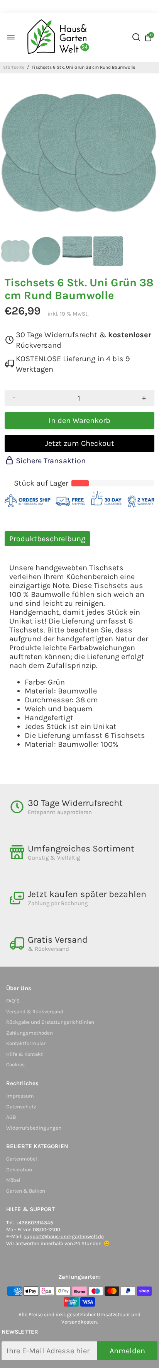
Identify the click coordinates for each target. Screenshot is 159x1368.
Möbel (13, 1180)
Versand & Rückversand (34, 1012)
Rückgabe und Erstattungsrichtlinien (50, 1022)
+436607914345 (34, 1222)
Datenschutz (21, 1107)
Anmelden (127, 1350)
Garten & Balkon (25, 1191)
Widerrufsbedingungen (33, 1128)
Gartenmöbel (21, 1159)
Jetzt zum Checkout (79, 443)
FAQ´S (13, 1001)
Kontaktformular (26, 1043)
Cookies (15, 1064)
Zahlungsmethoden (29, 1033)
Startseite (13, 67)
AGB (11, 1117)
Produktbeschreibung (47, 538)
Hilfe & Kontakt (24, 1054)
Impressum (20, 1096)
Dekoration (19, 1170)
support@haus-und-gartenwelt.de (64, 1236)
